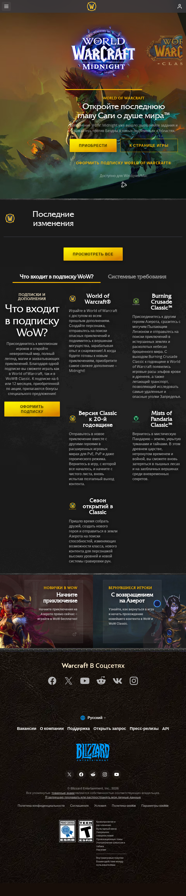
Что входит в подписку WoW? (56, 276)
